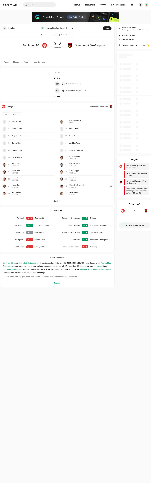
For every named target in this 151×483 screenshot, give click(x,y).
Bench (56, 201)
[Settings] (132, 5)
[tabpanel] (75, 155)
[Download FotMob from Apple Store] (141, 5)
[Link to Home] (10, 5)
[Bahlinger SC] (123, 212)
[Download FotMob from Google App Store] (146, 5)
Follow (107, 28)
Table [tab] (26, 62)
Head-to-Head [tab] (39, 62)
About (103, 4)
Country (16, 114)
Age (6, 114)
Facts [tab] (6, 62)
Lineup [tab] (16, 62)
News (77, 5)
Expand (57, 283)
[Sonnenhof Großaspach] (146, 212)
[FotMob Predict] (75, 17)
